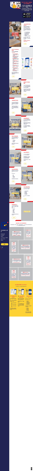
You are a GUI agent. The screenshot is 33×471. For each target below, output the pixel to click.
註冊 (25, 43)
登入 (5, 244)
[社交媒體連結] (2, 247)
